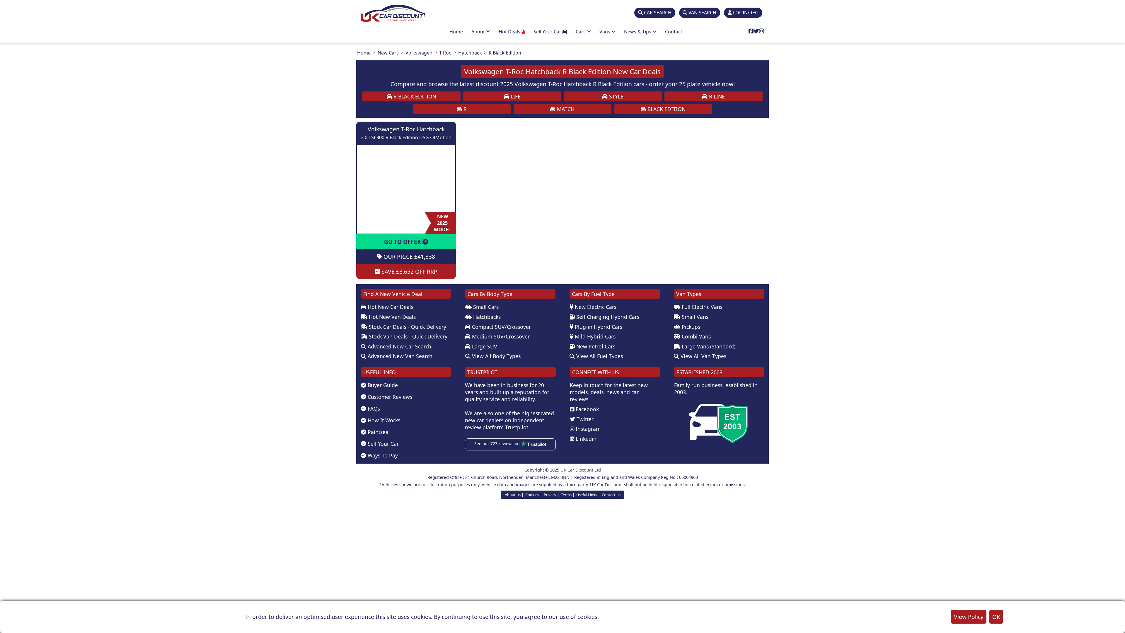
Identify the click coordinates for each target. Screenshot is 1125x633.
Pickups (690, 326)
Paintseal (378, 431)
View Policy (968, 617)
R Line (716, 96)
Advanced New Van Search (399, 356)
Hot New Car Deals (389, 306)
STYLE (615, 96)
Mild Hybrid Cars (594, 336)
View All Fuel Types (599, 356)
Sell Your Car (547, 31)
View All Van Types (702, 356)
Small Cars (485, 306)
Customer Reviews (389, 396)
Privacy (550, 494)
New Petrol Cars (595, 346)
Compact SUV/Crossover (501, 326)
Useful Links (586, 494)
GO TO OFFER (403, 242)
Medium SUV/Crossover (500, 336)
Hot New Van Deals (391, 316)
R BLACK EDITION (414, 96)
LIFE (515, 96)
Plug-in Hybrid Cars (597, 326)
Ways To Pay (382, 455)
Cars (581, 31)
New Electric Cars (594, 306)
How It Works (383, 420)
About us (513, 494)
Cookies (532, 494)
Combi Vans (695, 336)
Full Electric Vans (701, 306)
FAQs (373, 408)
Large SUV (484, 346)
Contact (673, 31)
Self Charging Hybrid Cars (607, 316)
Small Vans (694, 316)
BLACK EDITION (666, 109)
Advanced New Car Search (398, 346)
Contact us (611, 494)
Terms (566, 494)
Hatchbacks (486, 316)
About (478, 31)
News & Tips (638, 31)
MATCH (565, 109)
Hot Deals (510, 31)
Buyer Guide (382, 385)
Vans (605, 31)
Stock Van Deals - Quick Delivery (407, 336)
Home (456, 31)
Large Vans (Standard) (707, 346)
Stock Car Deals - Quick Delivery (406, 326)
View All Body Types (496, 356)
